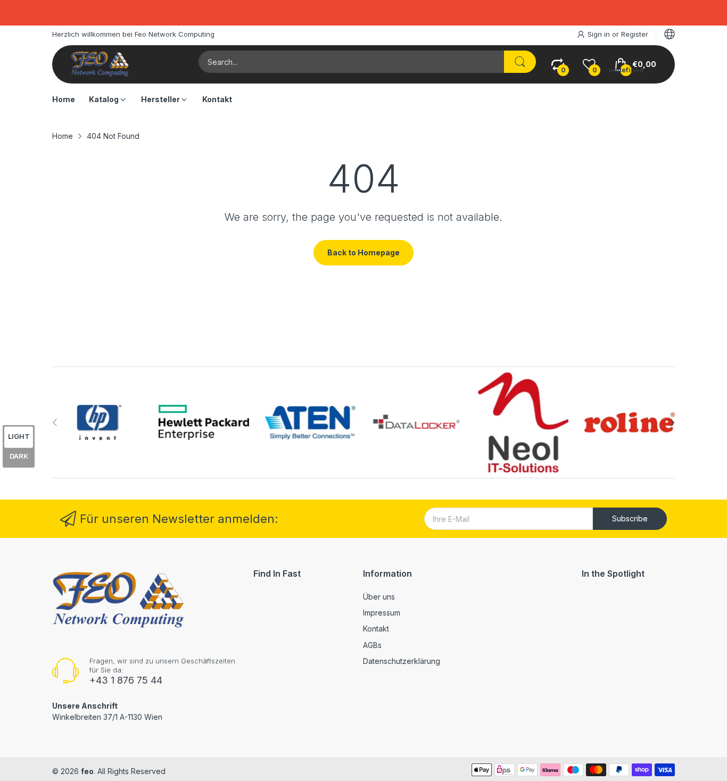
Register (634, 34)
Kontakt (376, 628)
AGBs (372, 645)
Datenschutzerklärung (401, 661)
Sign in (600, 34)
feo (87, 771)
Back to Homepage (363, 252)
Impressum (381, 612)
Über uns (379, 596)
